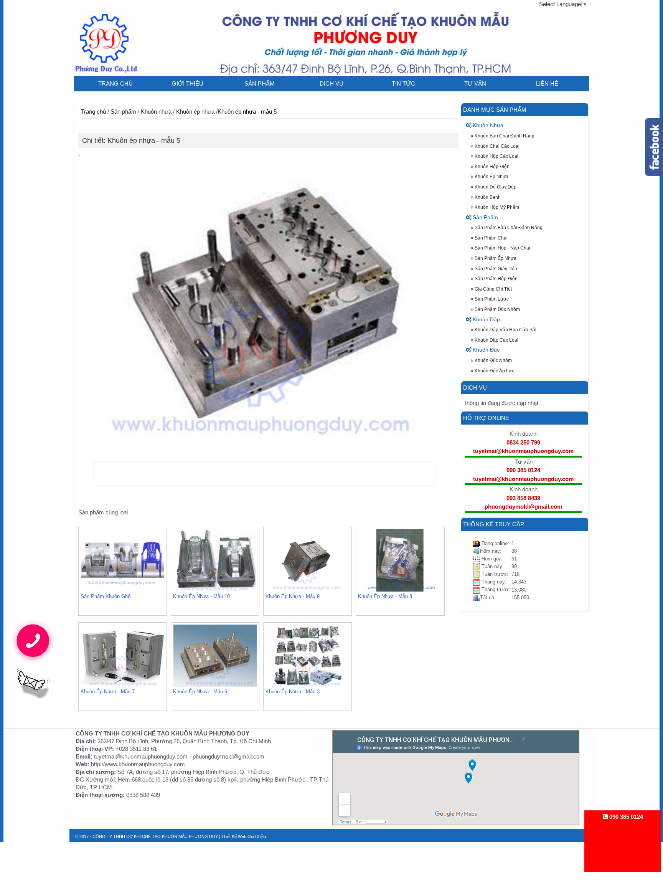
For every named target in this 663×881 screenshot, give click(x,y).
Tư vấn (475, 83)
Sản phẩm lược (491, 298)
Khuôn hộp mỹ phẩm (496, 207)
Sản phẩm (259, 83)
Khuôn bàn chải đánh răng (503, 135)
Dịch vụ (331, 83)
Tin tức (403, 83)
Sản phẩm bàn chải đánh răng (508, 227)
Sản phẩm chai (490, 237)
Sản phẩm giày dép (495, 268)
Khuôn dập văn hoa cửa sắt (504, 329)
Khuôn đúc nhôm (492, 360)
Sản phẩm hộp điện (495, 278)
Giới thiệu (187, 83)
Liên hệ (547, 83)
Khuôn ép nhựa (196, 111)
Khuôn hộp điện (491, 166)
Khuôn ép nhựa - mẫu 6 (200, 691)
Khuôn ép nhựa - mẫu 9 (293, 596)
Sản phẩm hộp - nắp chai (501, 247)
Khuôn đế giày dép (494, 186)
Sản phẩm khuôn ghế (105, 596)
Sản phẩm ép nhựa (494, 258)
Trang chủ (115, 83)
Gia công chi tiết (492, 288)
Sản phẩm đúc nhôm (496, 309)
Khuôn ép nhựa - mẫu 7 (108, 691)
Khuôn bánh (487, 197)
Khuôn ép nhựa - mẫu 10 (201, 596)
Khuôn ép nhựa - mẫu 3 (293, 691)
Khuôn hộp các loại (495, 156)
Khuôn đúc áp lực (493, 370)
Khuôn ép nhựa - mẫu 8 (385, 596)
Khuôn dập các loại (495, 339)
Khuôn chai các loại (496, 146)
